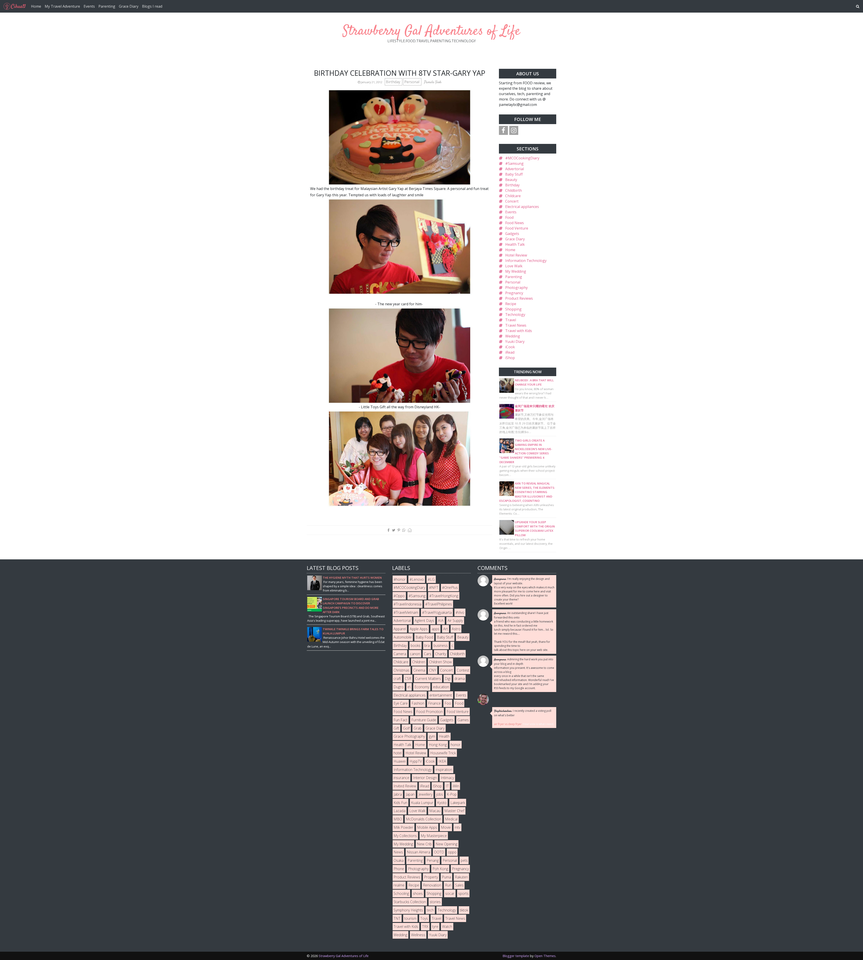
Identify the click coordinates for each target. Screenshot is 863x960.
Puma (446, 877)
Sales (459, 885)
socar (449, 893)
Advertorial (514, 168)
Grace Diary (128, 6)
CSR (408, 678)
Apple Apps (419, 628)
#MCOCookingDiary (522, 158)
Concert (511, 201)
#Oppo (399, 595)
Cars (427, 653)
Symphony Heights (408, 910)
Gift (396, 728)
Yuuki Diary (515, 341)
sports (463, 893)
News (398, 852)
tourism (410, 918)
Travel (510, 319)
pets (464, 860)
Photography (516, 287)
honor (455, 744)
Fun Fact (400, 719)
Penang (433, 860)
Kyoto (442, 802)
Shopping (513, 309)
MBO (398, 819)
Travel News (515, 325)
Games (463, 719)
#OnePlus (450, 587)
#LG (431, 579)
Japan (410, 794)
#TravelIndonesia (407, 604)
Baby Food (424, 637)
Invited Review (405, 786)
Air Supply (455, 620)
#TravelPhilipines (438, 604)
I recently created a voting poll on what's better (522, 713)
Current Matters (428, 678)
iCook (510, 346)
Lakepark (457, 802)
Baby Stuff (514, 174)
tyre (435, 926)
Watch (447, 926)
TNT (397, 918)
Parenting (106, 6)
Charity (440, 653)
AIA (441, 620)
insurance (401, 777)
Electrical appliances (522, 206)
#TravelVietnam (406, 612)
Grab (418, 728)
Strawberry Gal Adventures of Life (431, 31)
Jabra (398, 794)
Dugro (399, 686)
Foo (448, 703)
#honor (400, 579)
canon (415, 653)
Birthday (393, 81)
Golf (406, 728)
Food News (514, 222)
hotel (398, 752)
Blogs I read (152, 6)
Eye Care (401, 703)
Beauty (511, 179)
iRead (509, 352)
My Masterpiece (434, 835)
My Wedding (515, 271)
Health (444, 736)
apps (435, 628)
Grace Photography (409, 736)
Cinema (419, 670)
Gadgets (512, 233)
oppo (452, 852)
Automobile (403, 637)
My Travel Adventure (62, 6)
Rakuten (461, 877)
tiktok (464, 910)
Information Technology (526, 260)
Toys (424, 918)
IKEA (442, 761)
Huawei (400, 761)
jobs (439, 794)
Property (431, 877)
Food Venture (516, 228)
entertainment (440, 695)
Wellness (418, 934)
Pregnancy (514, 292)
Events (89, 6)
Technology (515, 314)
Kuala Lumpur (422, 802)
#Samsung (514, 163)
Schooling (401, 893)
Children (418, 661)
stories (435, 901)
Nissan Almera (418, 852)
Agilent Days (424, 620)
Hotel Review (516, 255)
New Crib (424, 844)
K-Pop (452, 794)
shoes (418, 893)
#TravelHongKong (443, 595)
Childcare (513, 195)
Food (509, 217)
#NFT (433, 587)
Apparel (400, 628)
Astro (456, 628)
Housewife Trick (443, 752)
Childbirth (513, 190)
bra (427, 645)
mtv (457, 827)
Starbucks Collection (410, 901)
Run (448, 885)
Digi (448, 678)
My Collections (405, 835)
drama (459, 678)
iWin (456, 786)
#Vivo (460, 612)
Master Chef (454, 810)
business (441, 645)
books (415, 645)
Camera (400, 653)
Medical (451, 819)
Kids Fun (400, 802)
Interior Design (425, 777)
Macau (434, 810)
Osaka (399, 860)
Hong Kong (438, 744)
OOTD (439, 852)
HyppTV (415, 761)
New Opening (446, 844)
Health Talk (515, 244)
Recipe (510, 303)
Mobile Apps (427, 827)
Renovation (432, 885)
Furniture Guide (423, 719)
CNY (432, 670)
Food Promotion (429, 711)
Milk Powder (403, 827)
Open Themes (545, 956)
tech (430, 910)
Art (445, 628)
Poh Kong (440, 868)
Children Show (440, 661)
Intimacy (447, 777)
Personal (412, 81)
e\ (409, 686)
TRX (425, 926)
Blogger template (516, 956)
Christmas (401, 670)
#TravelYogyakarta (437, 612)
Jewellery (425, 794)
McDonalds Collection (423, 819)
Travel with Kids (518, 330)
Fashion (417, 703)
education (441, 686)
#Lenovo (416, 579)
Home (36, 6)
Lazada (399, 810)
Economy (421, 686)
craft (397, 678)
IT (447, 786)
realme (399, 885)
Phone (399, 868)
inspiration (444, 769)
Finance (434, 703)
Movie (446, 827)
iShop (510, 357)
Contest (463, 670)
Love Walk (514, 265)
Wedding (512, 336)
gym (432, 736)
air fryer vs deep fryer (508, 724)
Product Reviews (519, 298)
